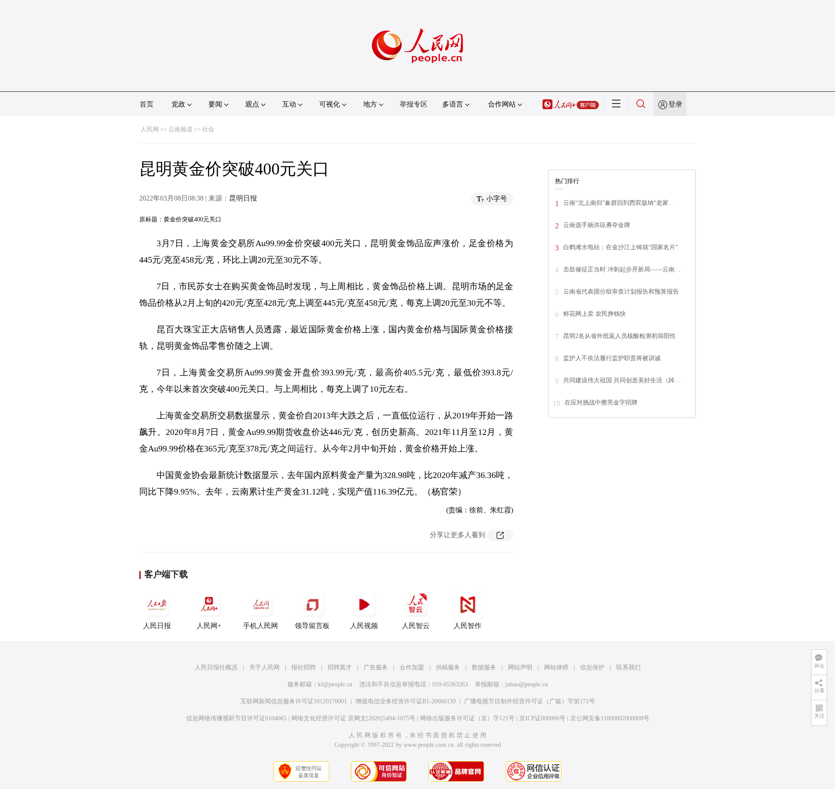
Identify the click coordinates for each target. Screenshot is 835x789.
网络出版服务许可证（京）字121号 (467, 718)
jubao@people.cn (526, 684)
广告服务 (376, 667)
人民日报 (157, 625)
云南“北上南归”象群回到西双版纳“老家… (619, 203)
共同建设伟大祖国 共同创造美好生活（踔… (622, 380)
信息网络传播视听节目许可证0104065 (236, 718)
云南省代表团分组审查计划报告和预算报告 (621, 291)
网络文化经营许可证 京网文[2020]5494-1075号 (353, 718)
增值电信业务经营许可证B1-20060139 (405, 701)
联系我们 (628, 667)
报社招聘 (303, 667)
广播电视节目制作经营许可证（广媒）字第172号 (529, 701)
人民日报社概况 (216, 667)
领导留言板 (312, 625)
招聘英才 (339, 667)
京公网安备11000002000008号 (609, 718)
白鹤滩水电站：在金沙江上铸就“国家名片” (620, 247)
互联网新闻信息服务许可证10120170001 (293, 701)
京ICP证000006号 (542, 718)
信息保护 (592, 667)
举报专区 (414, 104)
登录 (675, 104)
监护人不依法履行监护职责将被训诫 (612, 358)
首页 (147, 104)
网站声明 (520, 667)
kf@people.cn (335, 684)
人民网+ (209, 625)
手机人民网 (260, 625)
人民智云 (416, 625)
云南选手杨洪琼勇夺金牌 (596, 225)
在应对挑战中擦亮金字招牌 (601, 402)
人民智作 (467, 625)
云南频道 (180, 129)
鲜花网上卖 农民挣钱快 (594, 314)
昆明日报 (243, 198)
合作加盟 (412, 667)
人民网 (149, 129)
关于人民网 (264, 667)
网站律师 (556, 667)
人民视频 (364, 625)
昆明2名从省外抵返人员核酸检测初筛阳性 (619, 336)
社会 (208, 129)
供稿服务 (448, 667)
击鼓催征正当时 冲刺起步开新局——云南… (622, 269)
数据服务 (484, 667)
